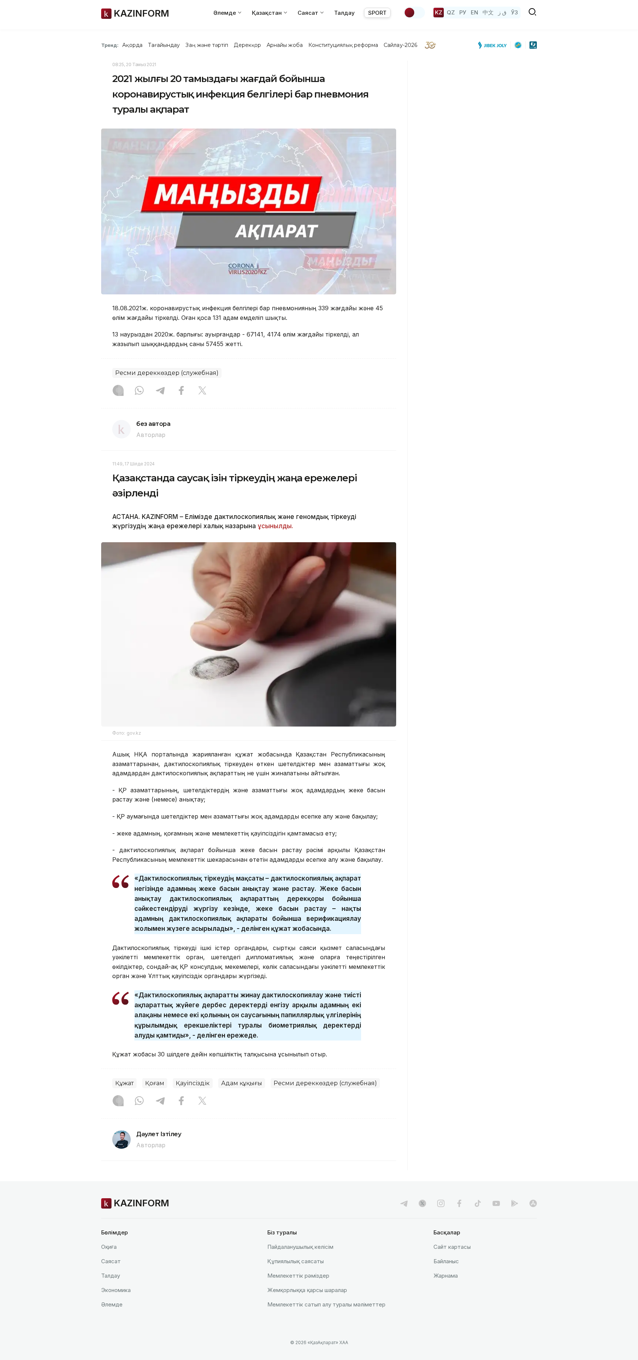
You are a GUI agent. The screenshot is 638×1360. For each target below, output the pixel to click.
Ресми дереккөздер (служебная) (167, 372)
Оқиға (109, 1246)
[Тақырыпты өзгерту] (414, 12)
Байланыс (446, 1261)
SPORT (377, 12)
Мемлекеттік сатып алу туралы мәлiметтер (326, 1304)
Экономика (116, 1290)
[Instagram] (118, 391)
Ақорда (132, 45)
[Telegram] (160, 391)
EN (474, 12)
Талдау (344, 13)
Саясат (111, 1261)
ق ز (502, 12)
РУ (462, 12)
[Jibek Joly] (494, 45)
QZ (451, 12)
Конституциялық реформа (343, 45)
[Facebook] (181, 391)
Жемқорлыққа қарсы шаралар (307, 1290)
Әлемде (112, 1304)
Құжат (124, 1083)
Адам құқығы (241, 1083)
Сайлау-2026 (400, 45)
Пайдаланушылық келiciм (300, 1246)
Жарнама (445, 1275)
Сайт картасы (452, 1246)
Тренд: (110, 45)
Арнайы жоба (285, 45)
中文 (488, 12)
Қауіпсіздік (193, 1083)
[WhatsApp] (139, 391)
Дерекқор (247, 45)
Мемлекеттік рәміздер (298, 1275)
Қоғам (154, 1083)
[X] (202, 391)
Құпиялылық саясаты (295, 1261)
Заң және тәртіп (206, 45)
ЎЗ (514, 12)
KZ (438, 12)
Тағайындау (164, 45)
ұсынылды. (275, 526)
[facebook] (459, 1203)
